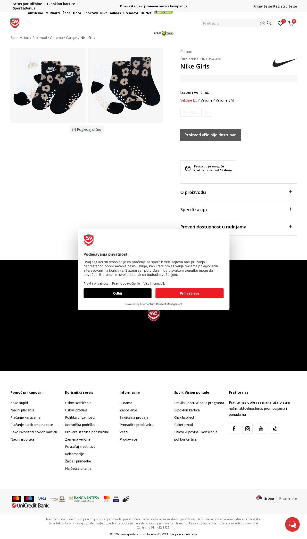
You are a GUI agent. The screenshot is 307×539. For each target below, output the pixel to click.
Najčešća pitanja (78, 468)
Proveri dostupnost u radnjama (213, 227)
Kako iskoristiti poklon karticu (33, 432)
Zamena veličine (78, 439)
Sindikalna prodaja (134, 417)
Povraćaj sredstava (80, 446)
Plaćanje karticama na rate (31, 424)
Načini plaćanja (22, 410)
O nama (126, 402)
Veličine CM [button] (225, 100)
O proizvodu (193, 192)
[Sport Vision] (14, 22)
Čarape (186, 51)
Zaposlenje (128, 410)
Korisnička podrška (80, 424)
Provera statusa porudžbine (87, 432)
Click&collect (184, 417)
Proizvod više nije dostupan (210, 135)
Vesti (124, 432)
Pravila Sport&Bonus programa (199, 402)
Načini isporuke (22, 439)
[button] (43, 12)
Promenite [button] (288, 498)
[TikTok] (275, 429)
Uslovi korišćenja (78, 402)
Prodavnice (128, 439)
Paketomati (183, 424)
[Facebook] (234, 429)
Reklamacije (74, 454)
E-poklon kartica (187, 410)
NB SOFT (162, 534)
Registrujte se (285, 6)
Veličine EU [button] (188, 100)
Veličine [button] (206, 100)
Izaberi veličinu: (194, 92)
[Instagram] (247, 429)
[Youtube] (261, 429)
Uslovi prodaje (76, 410)
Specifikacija (193, 209)
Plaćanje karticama (25, 417)
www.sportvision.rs (132, 534)
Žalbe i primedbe (78, 461)
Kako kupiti (19, 402)
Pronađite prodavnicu (137, 424)
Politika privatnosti (80, 417)
